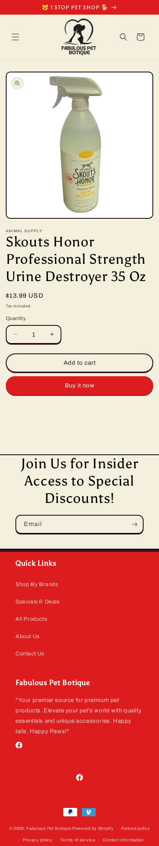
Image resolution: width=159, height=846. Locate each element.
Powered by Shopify (93, 828)
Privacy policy (37, 840)
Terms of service (77, 840)
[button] (15, 36)
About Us (27, 636)
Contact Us (29, 654)
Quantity (16, 318)
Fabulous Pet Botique (48, 828)
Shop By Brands (36, 584)
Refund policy (135, 828)
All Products (31, 619)
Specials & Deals (37, 602)
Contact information (123, 840)
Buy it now (80, 385)
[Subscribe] (134, 524)
